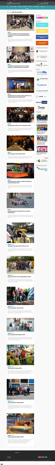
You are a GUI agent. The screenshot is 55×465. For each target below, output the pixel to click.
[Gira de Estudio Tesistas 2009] (20, 389)
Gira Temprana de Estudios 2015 (16, 154)
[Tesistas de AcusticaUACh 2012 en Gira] (20, 233)
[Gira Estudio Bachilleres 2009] (20, 423)
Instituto (30, 6)
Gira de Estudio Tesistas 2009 (15, 402)
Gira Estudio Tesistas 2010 (15, 368)
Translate (37, 0)
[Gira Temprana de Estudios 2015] (20, 143)
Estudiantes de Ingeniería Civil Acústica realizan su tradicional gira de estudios (18, 66)
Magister (38, 140)
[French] (16, 452)
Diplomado (25, 6)
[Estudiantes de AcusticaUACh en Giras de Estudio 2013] (20, 200)
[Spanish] (18, 452)
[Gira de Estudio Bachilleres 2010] (20, 325)
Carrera (15, 6)
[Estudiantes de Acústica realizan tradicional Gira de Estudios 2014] (20, 170)
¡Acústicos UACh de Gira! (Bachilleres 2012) (19, 276)
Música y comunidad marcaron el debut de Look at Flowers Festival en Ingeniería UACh (42, 154)
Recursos (27, 8)
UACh (17, 0)
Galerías (12, 244)
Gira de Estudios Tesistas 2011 (15, 308)
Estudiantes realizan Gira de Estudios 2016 (19, 125)
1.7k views (13, 68)
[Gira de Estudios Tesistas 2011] (20, 296)
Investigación (36, 6)
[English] (15, 452)
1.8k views (13, 98)
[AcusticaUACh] (13, 3)
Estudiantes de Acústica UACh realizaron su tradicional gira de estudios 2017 (19, 96)
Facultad (20, 0)
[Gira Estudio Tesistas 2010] (20, 355)
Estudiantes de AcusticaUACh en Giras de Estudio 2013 (19, 211)
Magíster (19, 6)
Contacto (31, 0)
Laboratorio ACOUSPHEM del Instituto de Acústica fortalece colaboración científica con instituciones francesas (42, 122)
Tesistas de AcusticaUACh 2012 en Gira (18, 246)
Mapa (28, 0)
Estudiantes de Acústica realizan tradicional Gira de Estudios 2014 (20, 182)
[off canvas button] (7, 6)
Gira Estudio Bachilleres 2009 (16, 437)
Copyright (34, 0)
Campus (23, 0)
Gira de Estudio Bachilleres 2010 (16, 334)
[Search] (47, 7)
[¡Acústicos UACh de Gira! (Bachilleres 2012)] (20, 265)
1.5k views (13, 438)
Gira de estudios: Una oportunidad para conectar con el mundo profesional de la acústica (19, 35)
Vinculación (42, 6)
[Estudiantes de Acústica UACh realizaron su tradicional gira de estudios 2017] (20, 85)
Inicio (11, 6)
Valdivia (26, 0)
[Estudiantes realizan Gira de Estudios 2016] (20, 114)
